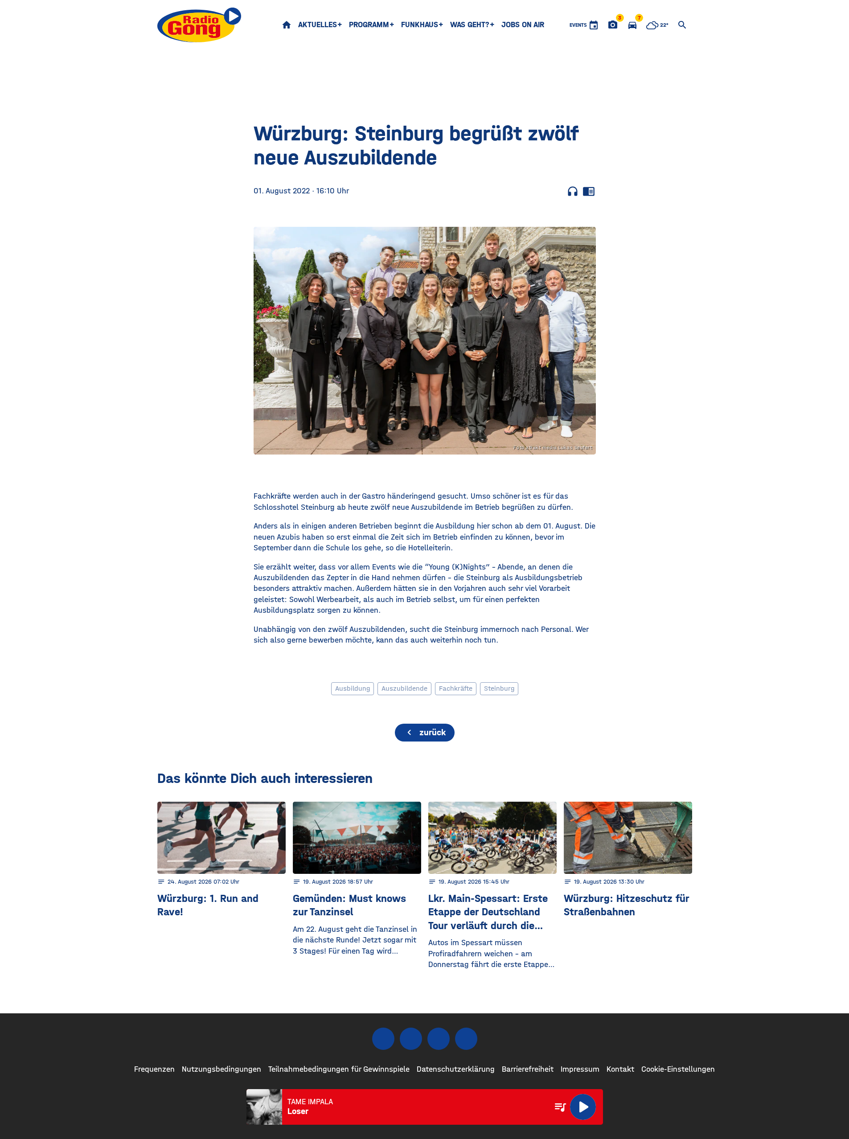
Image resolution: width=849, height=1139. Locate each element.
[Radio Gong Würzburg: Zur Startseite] (199, 25)
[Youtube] (438, 1039)
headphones (572, 191)
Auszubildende (404, 688)
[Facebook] (383, 1039)
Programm (369, 24)
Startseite (286, 25)
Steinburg (499, 688)
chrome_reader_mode (588, 191)
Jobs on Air (522, 24)
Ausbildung (352, 688)
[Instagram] (411, 1039)
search (682, 25)
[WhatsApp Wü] (466, 1039)
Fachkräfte (455, 688)
